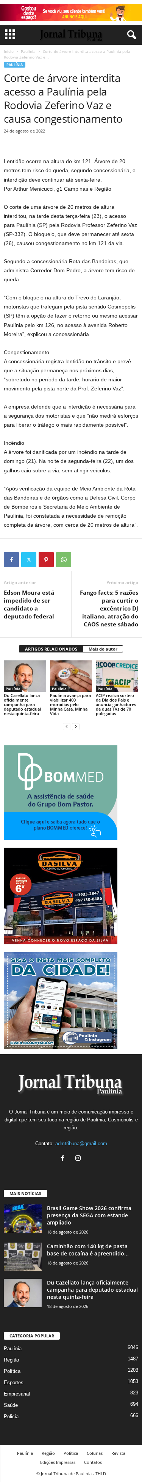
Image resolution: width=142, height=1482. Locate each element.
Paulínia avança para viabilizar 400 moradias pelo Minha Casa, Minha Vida (70, 704)
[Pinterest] (46, 559)
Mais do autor (103, 649)
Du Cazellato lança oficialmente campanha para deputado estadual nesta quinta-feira (22, 704)
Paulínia (28, 51)
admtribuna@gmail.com (81, 1143)
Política (12, 1371)
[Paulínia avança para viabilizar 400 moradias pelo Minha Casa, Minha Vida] (71, 676)
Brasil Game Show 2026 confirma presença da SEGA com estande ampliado (89, 1215)
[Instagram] (79, 1159)
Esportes (13, 1382)
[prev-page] (66, 726)
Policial (12, 1416)
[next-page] (76, 726)
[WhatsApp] (63, 559)
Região (11, 1360)
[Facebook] (11, 559)
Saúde (11, 1405)
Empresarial (17, 1394)
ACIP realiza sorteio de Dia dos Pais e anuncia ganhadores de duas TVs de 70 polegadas (116, 704)
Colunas (95, 1453)
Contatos (93, 1462)
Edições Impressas (57, 1462)
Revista (118, 1453)
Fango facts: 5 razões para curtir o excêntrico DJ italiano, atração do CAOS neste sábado (109, 608)
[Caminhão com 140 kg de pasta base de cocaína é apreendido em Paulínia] (23, 1257)
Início (9, 51)
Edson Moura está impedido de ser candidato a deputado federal (29, 604)
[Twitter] (28, 559)
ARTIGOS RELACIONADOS (51, 649)
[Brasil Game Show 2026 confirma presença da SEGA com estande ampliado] (23, 1218)
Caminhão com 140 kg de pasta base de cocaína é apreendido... (88, 1250)
